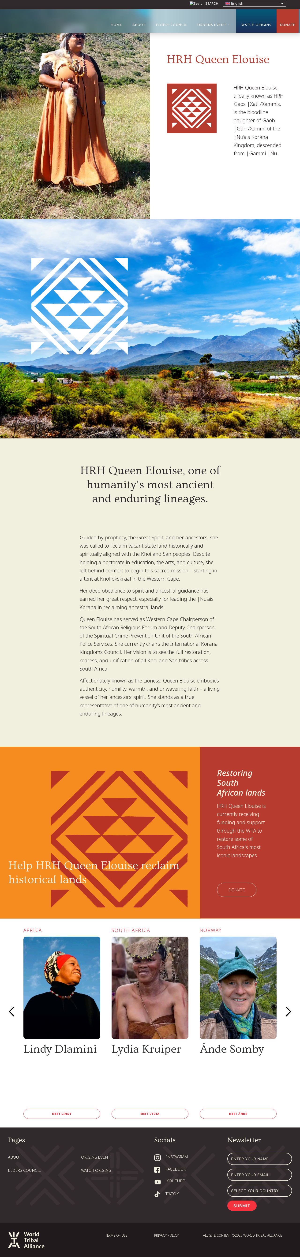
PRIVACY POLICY (166, 1235)
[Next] (288, 1011)
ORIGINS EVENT (211, 24)
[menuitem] (119, 24)
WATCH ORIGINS (256, 24)
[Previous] (11, 1011)
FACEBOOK (175, 1169)
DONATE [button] (288, 24)
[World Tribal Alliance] (61, 21)
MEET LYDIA (150, 1114)
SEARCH (211, 3)
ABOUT (139, 24)
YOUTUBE (176, 1180)
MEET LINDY (61, 1114)
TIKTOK (172, 1193)
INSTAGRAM (177, 1156)
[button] (254, 3)
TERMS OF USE (116, 1235)
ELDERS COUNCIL (171, 24)
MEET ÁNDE (238, 1114)
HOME (116, 24)
